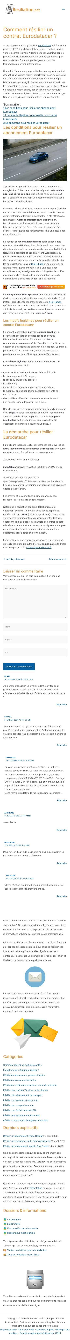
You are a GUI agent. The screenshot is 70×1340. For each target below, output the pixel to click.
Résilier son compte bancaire (18, 1105)
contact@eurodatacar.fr (38, 547)
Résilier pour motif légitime (21, 1233)
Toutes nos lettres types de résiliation (26, 1250)
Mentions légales (45, 1329)
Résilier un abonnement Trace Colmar (23, 1136)
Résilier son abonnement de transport (22, 1095)
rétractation (35, 1188)
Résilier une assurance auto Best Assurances (26, 1141)
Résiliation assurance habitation (19, 1080)
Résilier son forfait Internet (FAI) (20, 1110)
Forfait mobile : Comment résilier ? (21, 1070)
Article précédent (14, 559)
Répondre (62, 704)
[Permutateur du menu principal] (63, 9)
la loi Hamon (55, 302)
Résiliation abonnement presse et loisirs (24, 1075)
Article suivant (57, 559)
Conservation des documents (22, 1228)
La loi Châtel (13, 1224)
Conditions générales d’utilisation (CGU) (40, 1333)
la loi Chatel (37, 264)
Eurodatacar (44, 45)
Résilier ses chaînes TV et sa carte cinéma (25, 1090)
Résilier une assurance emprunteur (21, 1115)
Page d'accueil (8, 1329)
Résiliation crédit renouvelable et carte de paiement (30, 1085)
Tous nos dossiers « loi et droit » (24, 1254)
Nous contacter (26, 1329)
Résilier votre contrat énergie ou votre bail (25, 1120)
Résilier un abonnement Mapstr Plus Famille (26, 1146)
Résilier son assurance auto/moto (20, 1100)
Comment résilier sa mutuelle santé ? (22, 1065)
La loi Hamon (14, 1219)
